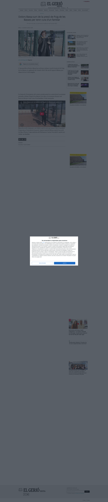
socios (43, 242)
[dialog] (54, 251)
